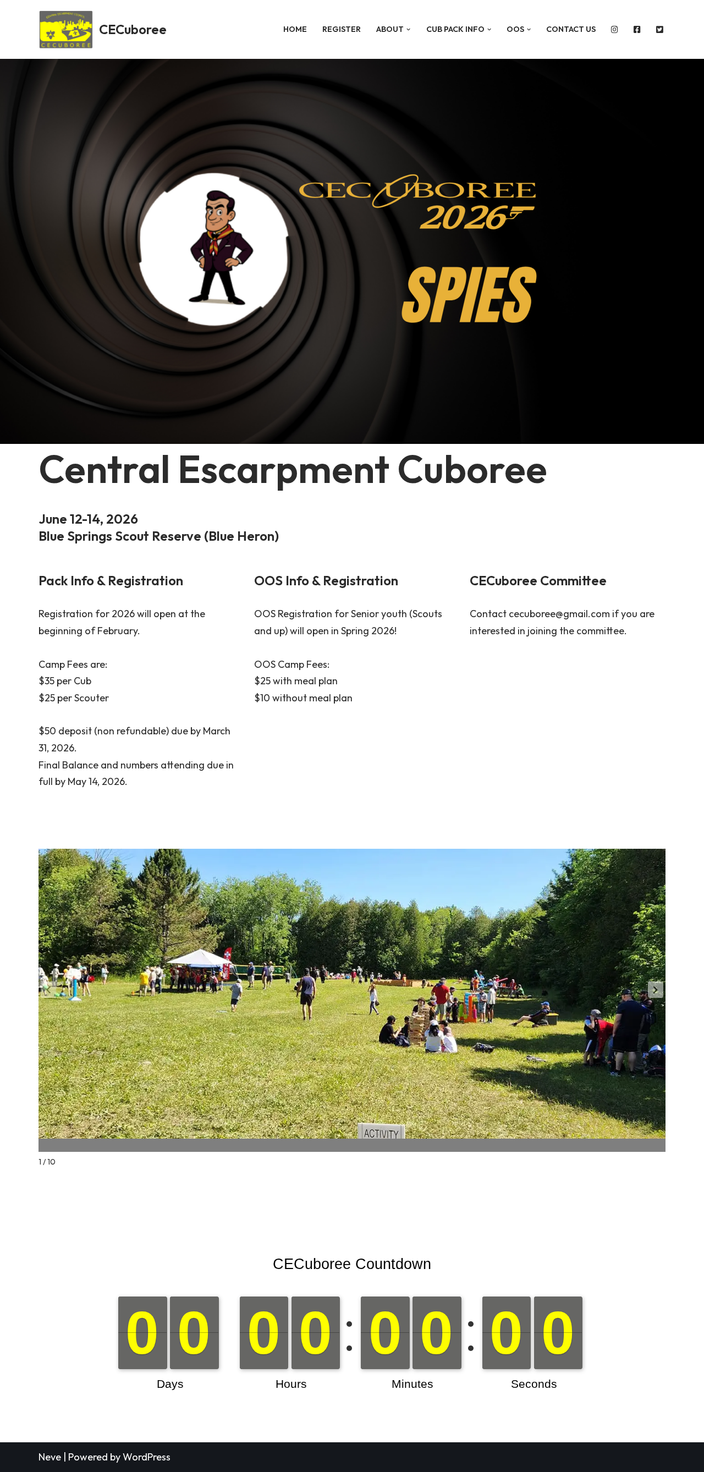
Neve (49, 1457)
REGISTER (341, 29)
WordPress (146, 1457)
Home (295, 29)
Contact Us (571, 29)
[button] (408, 29)
